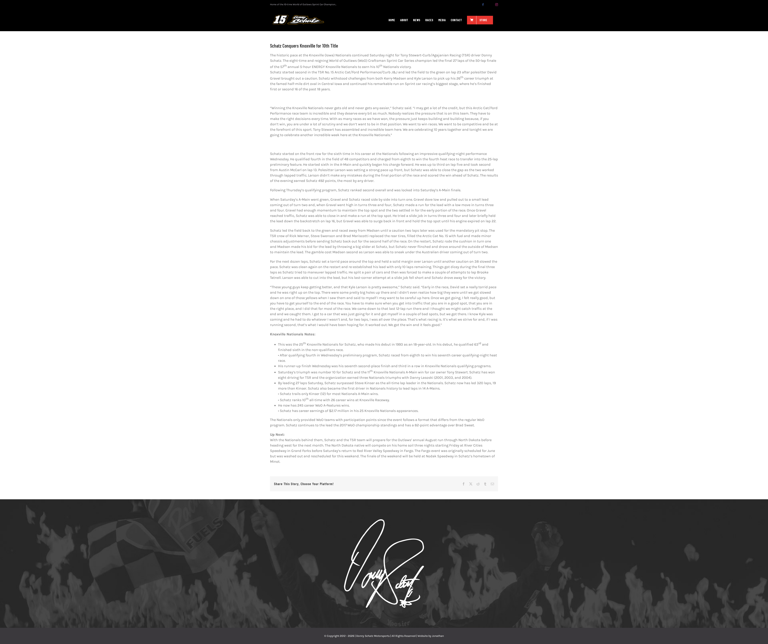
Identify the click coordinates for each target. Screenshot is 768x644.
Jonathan (438, 636)
